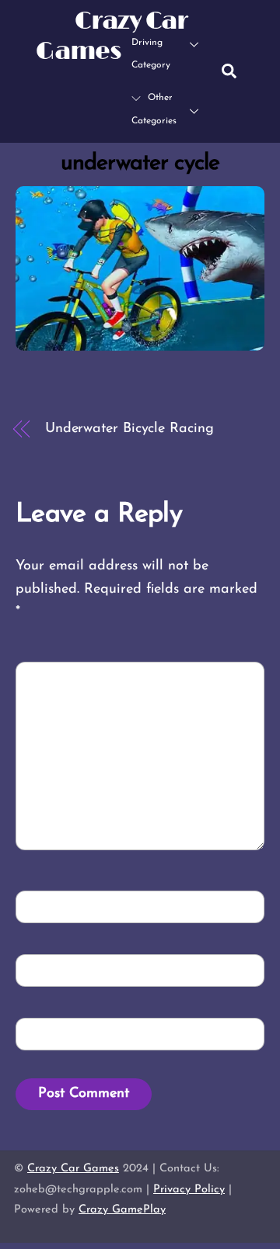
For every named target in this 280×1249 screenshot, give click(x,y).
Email (48, 969)
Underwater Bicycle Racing (129, 429)
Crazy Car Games (73, 1169)
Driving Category (150, 54)
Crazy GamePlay (122, 1210)
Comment (60, 677)
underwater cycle (140, 163)
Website (50, 1033)
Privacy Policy (189, 1189)
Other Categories (154, 109)
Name (47, 906)
